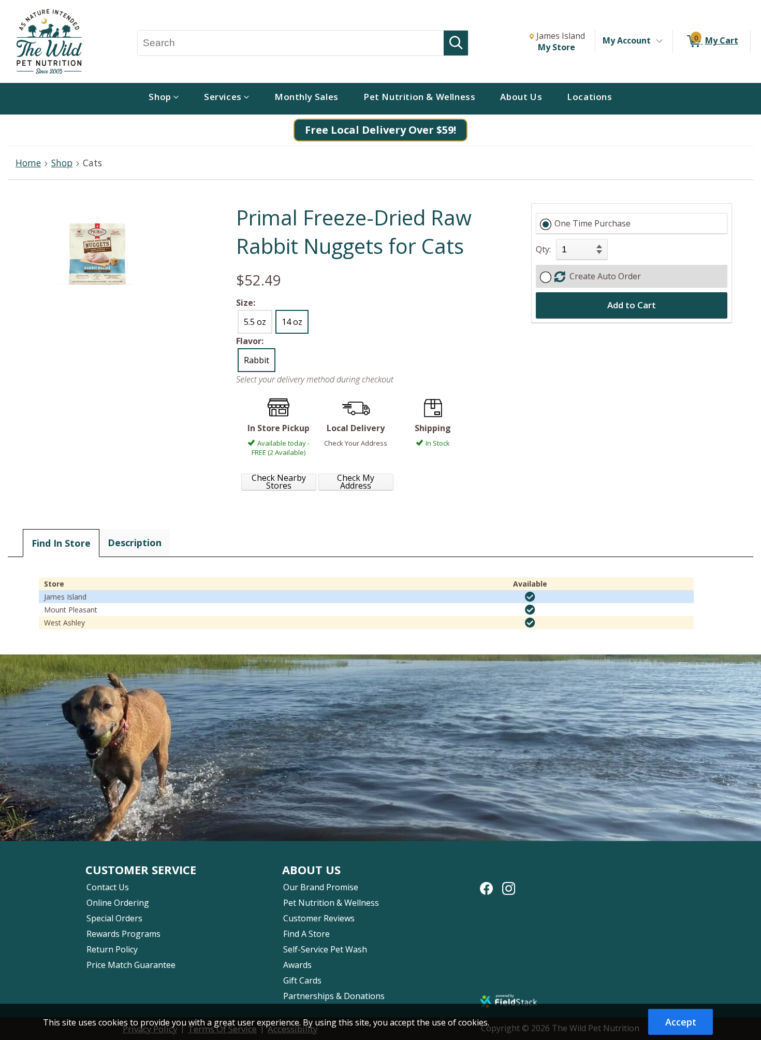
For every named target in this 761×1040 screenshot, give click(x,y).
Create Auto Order (603, 276)
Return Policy (112, 949)
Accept (680, 1022)
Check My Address (355, 482)
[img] (530, 597)
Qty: (543, 249)
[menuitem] (163, 99)
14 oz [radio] (292, 321)
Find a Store (306, 933)
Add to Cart (631, 305)
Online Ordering (117, 902)
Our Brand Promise (320, 887)
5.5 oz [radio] (255, 321)
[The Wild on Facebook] (486, 883)
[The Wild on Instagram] (508, 883)
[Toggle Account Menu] (659, 41)
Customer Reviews (319, 918)
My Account (627, 40)
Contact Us (107, 887)
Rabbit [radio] (256, 360)
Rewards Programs (123, 933)
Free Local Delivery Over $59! (380, 130)
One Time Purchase (592, 223)
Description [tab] (135, 542)
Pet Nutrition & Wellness (331, 902)
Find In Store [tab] (61, 543)
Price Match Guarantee (130, 965)
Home (28, 162)
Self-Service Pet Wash (325, 949)
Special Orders (114, 918)
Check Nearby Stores (279, 482)
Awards (297, 965)
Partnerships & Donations (334, 996)
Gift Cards (302, 980)
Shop (61, 162)
